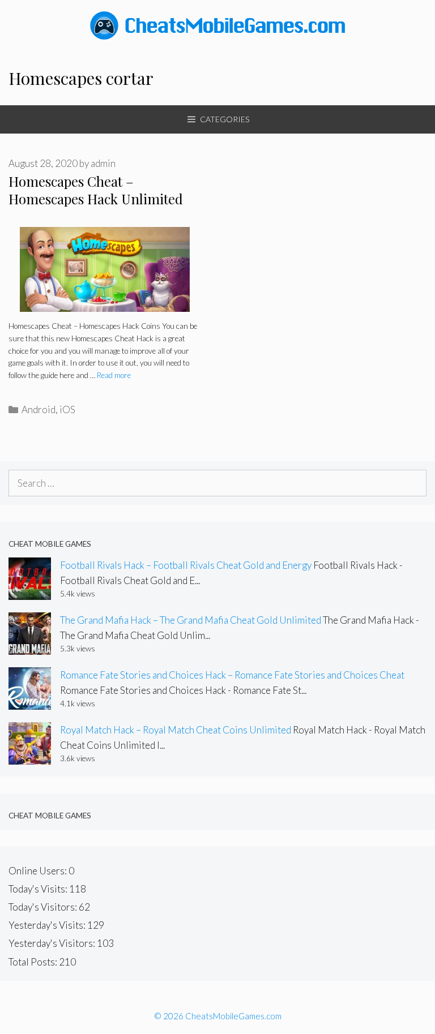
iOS (67, 409)
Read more (114, 375)
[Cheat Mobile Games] (217, 24)
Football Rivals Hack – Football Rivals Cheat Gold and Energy (186, 565)
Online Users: (38, 871)
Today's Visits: (38, 889)
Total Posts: (33, 962)
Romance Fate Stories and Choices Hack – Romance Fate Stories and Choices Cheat (232, 675)
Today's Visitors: (43, 907)
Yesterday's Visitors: (52, 943)
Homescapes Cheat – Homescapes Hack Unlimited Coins (95, 198)
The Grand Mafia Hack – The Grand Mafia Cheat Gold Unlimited (190, 620)
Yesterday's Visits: (47, 925)
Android (39, 409)
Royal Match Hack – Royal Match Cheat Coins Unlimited (175, 730)
